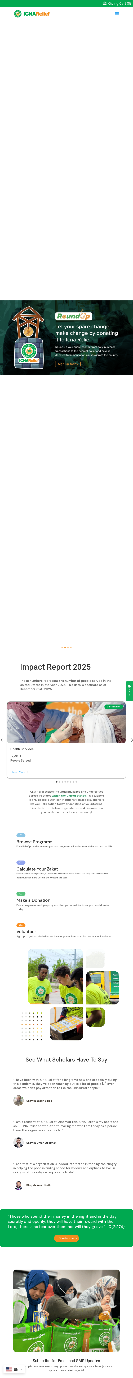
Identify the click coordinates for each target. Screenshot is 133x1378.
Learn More (18, 772)
